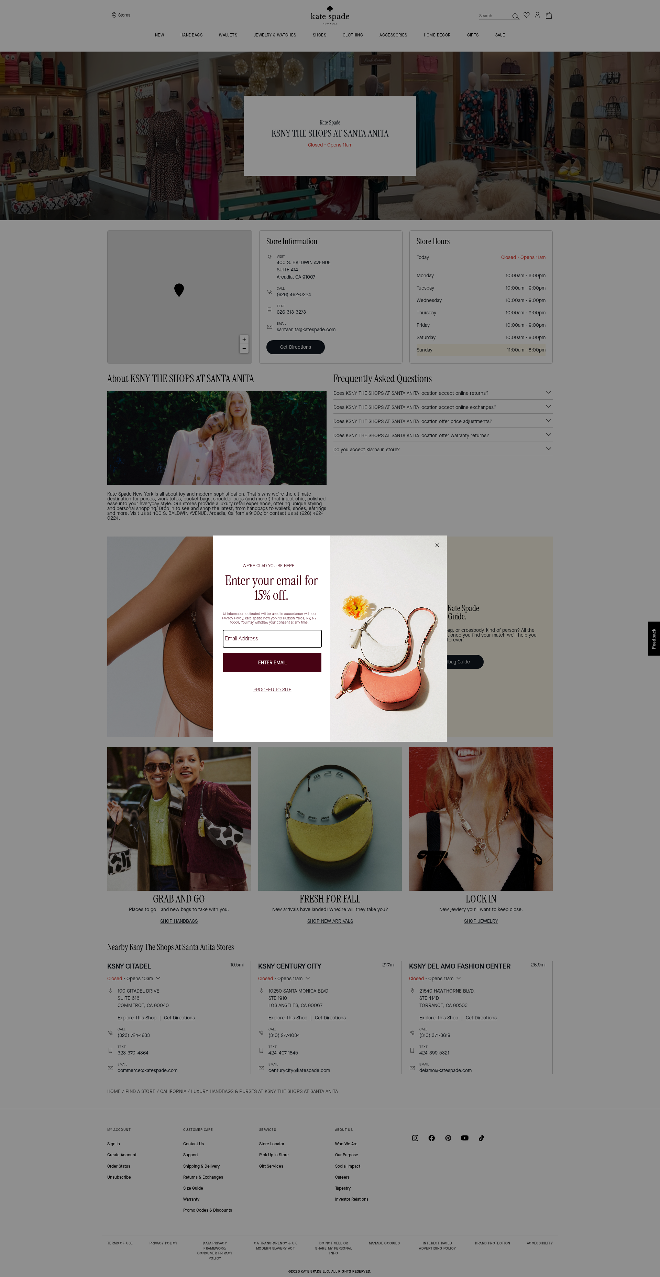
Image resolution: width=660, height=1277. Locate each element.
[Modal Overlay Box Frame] (330, 638)
